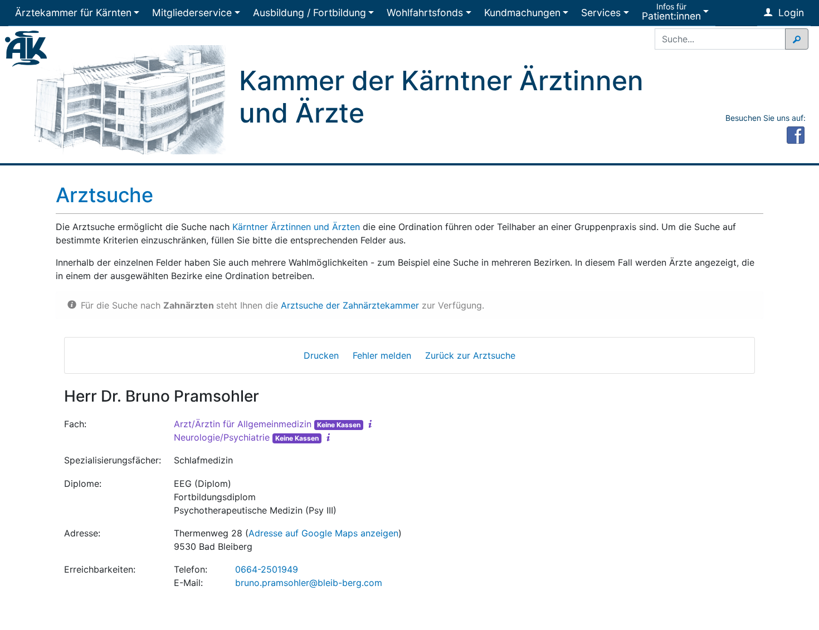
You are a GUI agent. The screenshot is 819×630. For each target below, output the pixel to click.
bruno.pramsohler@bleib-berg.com (308, 582)
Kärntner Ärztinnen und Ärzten (296, 226)
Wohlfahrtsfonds (425, 12)
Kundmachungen (522, 12)
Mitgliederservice (192, 12)
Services (601, 12)
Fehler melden (382, 355)
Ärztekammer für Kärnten (73, 12)
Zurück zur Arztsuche (470, 355)
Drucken (321, 355)
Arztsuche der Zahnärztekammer (350, 305)
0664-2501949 (266, 569)
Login (790, 12)
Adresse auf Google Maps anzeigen (323, 533)
